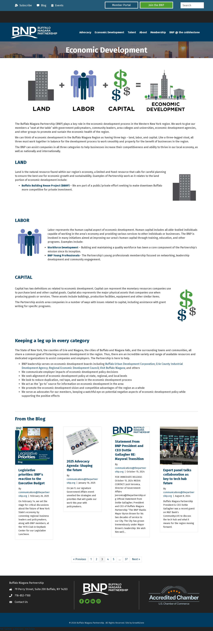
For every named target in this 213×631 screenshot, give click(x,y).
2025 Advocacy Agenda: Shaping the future (80, 465)
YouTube (29, 629)
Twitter (8, 629)
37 (126, 559)
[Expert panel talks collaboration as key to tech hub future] (179, 445)
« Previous (79, 559)
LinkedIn (18, 629)
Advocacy (85, 32)
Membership (158, 32)
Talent (132, 32)
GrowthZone (138, 623)
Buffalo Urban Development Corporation (130, 363)
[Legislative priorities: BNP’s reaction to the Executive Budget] (34, 445)
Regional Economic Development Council (74, 367)
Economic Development (109, 32)
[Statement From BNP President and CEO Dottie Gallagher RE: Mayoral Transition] (131, 431)
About (143, 32)
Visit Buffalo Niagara (112, 367)
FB (1, 629)
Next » (136, 559)
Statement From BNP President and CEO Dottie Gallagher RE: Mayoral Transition (129, 450)
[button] (121, 5)
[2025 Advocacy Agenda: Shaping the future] (82, 441)
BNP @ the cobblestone (184, 32)
